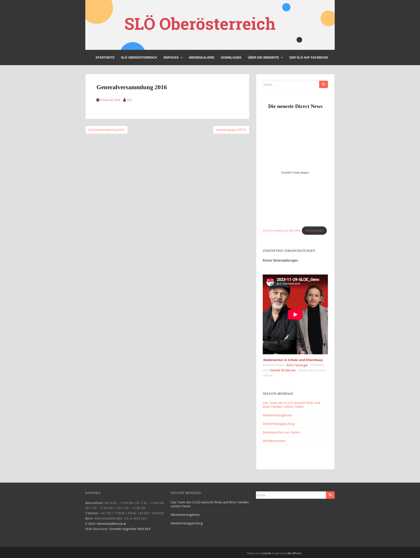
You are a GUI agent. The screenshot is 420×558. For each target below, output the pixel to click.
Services (170, 57)
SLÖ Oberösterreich (139, 57)
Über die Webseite (263, 57)
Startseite (105, 57)
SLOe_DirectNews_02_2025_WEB (281, 230)
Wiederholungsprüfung (279, 424)
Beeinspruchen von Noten (281, 432)
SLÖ (129, 100)
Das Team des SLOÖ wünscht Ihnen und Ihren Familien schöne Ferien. (291, 405)
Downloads (231, 57)
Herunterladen (314, 230)
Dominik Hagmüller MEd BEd (129, 529)
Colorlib (266, 553)
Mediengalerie (201, 57)
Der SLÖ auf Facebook (308, 57)
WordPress (294, 553)
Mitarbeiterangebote (277, 415)
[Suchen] (323, 84)
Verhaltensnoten (274, 441)
